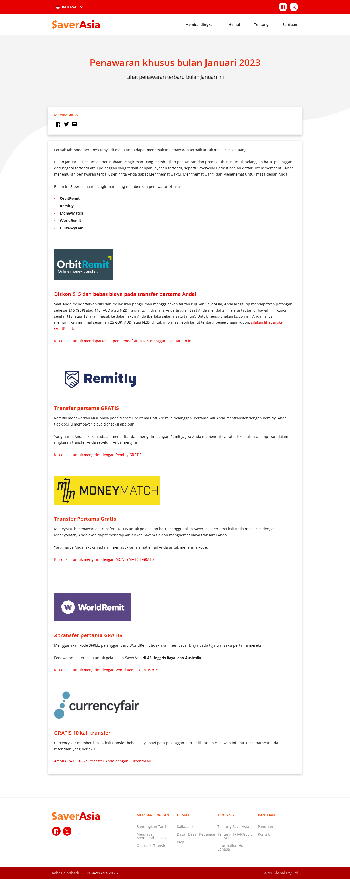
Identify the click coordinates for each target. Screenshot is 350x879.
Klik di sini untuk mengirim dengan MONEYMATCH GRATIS (104, 559)
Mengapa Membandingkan (151, 836)
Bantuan (289, 24)
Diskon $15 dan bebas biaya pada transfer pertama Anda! (125, 293)
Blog (180, 841)
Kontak (264, 834)
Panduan (265, 826)
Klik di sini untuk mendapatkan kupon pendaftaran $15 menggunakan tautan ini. (123, 340)
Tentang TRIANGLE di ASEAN (235, 836)
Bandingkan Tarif (151, 826)
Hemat (234, 24)
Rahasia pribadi (65, 872)
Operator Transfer (152, 845)
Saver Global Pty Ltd (280, 872)
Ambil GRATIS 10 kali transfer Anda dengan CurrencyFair (102, 761)
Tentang (261, 24)
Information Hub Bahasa (231, 847)
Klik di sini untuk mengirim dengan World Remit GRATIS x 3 (105, 669)
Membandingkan (200, 24)
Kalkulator (185, 826)
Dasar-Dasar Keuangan (197, 834)
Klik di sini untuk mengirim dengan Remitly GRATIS (98, 454)
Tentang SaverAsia (233, 826)
